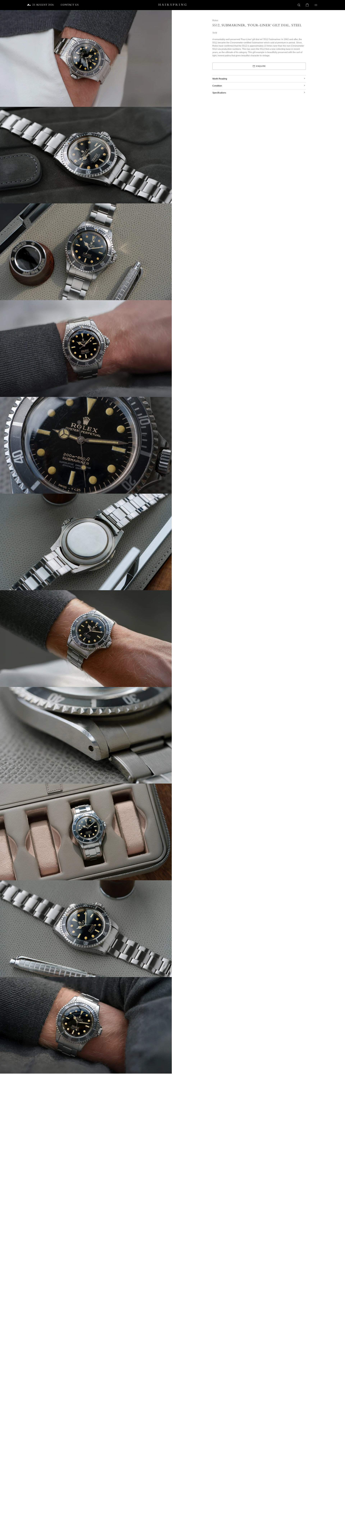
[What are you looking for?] (299, 5)
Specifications (219, 93)
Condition (217, 86)
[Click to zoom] (167, 15)
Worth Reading (219, 79)
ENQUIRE (261, 66)
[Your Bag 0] (307, 5)
